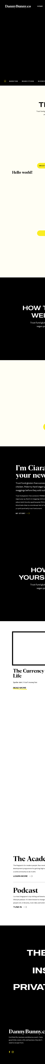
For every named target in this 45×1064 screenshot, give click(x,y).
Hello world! (22, 172)
